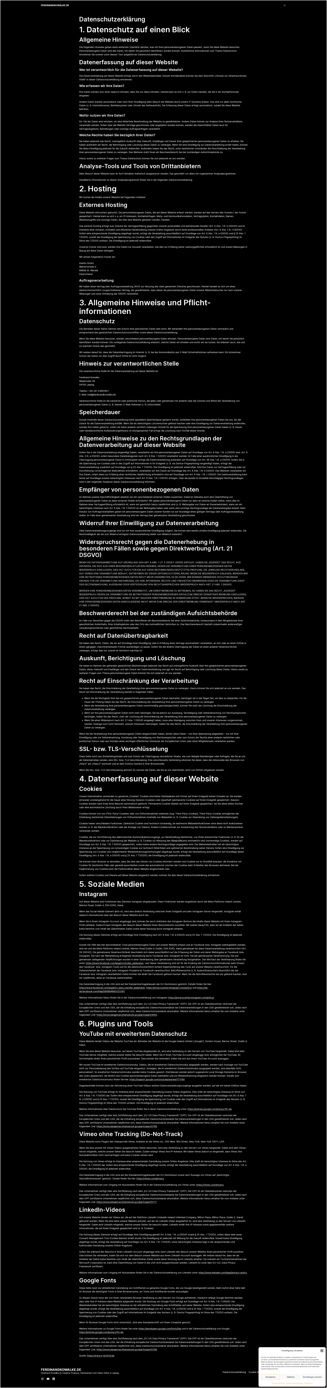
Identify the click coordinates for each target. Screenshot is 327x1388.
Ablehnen (291, 1377)
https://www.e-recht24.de (100, 1355)
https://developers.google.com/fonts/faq (159, 1328)
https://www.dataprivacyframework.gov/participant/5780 (127, 1126)
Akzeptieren (271, 1377)
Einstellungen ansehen (312, 1377)
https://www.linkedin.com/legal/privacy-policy (222, 1272)
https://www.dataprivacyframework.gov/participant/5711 (126, 1202)
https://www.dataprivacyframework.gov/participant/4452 (127, 1014)
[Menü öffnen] (284, 5)
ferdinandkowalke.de (55, 5)
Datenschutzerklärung (294, 1383)
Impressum (308, 1383)
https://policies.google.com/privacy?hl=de (210, 1109)
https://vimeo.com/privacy (150, 1178)
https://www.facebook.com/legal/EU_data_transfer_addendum (112, 987)
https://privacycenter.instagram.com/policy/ (169, 987)
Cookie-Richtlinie (278, 1383)
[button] (322, 1350)
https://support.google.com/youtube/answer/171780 (157, 1079)
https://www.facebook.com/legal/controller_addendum (115, 963)
